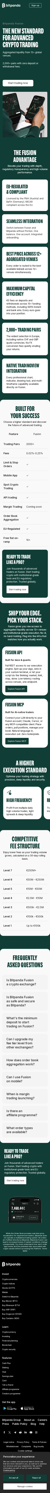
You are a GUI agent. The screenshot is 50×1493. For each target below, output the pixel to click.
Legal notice (8, 1442)
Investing (6, 1336)
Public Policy (19, 1423)
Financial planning (10, 1341)
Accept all (13, 1477)
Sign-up (35, 5)
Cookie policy (9, 1470)
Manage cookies (25, 1486)
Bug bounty (39, 1446)
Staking (5, 1367)
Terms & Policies (39, 1442)
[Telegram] (15, 1432)
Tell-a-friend (7, 1385)
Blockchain (7, 1345)
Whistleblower (12, 1446)
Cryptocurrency (9, 1332)
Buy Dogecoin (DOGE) (12, 1314)
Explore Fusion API (16, 689)
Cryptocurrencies (9, 1279)
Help (42, 1423)
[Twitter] (9, 1432)
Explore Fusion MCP (17, 741)
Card (4, 1380)
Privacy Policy (23, 1442)
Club (4, 1372)
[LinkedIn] (25, 1432)
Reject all (36, 1477)
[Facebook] (4, 1432)
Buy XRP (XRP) (8, 1309)
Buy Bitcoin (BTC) (10, 1301)
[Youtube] (31, 1432)
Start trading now (18, 83)
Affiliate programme (10, 1389)
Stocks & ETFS (8, 1288)
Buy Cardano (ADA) (10, 1318)
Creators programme (11, 1393)
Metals (5, 1292)
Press (5, 1423)
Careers (42, 1420)
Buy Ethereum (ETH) (11, 1305)
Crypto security (9, 1349)
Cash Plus (6, 1363)
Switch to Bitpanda (10, 1296)
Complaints (26, 1446)
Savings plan (7, 1376)
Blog (33, 1423)
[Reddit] (20, 1432)
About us (29, 1420)
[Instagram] (36, 1432)
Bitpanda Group (11, 1420)
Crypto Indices (8, 1283)
